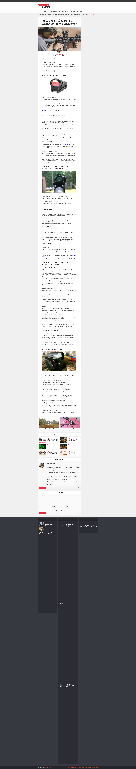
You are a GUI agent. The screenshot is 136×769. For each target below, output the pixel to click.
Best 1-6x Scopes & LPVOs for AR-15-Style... (49, 533)
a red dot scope (54, 117)
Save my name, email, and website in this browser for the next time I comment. (55, 510)
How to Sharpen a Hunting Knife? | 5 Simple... (69, 524)
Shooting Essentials (73, 11)
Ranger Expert (86, 522)
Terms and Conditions (77, 767)
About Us (58, 1)
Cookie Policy (89, 767)
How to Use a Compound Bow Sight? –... (70, 604)
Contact (39, 1)
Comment (41, 495)
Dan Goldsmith (61, 54)
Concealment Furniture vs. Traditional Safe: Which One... (52, 440)
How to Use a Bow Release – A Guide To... (49, 528)
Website (67, 506)
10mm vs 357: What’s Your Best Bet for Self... (73, 453)
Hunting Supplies (63, 11)
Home (40, 11)
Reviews (54, 1)
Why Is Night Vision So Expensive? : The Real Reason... (52, 447)
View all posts (42, 487)
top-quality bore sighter (58, 276)
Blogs (81, 11)
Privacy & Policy (43, 1)
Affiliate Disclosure (50, 1)
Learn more (92, 14)
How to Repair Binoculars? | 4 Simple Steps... (70, 685)
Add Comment (68, 526)
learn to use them (65, 144)
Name (40, 506)
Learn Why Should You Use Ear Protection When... (49, 524)
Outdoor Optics (46, 11)
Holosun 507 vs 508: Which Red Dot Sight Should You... (52, 453)
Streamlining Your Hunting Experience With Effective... (73, 447)
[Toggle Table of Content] (53, 71)
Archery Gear (54, 11)
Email (53, 506)
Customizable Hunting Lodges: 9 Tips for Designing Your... (72, 440)
